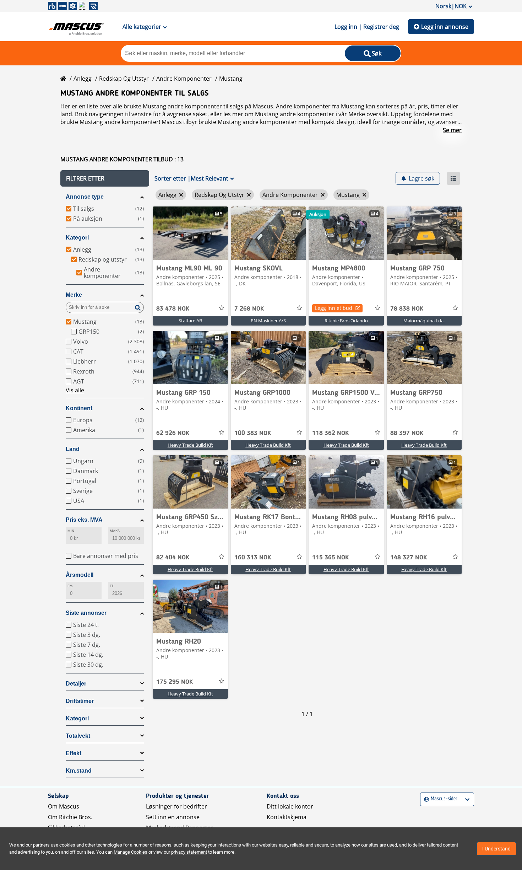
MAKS (115, 531)
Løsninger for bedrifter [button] (176, 806)
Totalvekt (78, 736)
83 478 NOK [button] (172, 309)
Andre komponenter (184, 78)
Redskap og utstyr (124, 78)
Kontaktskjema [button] (286, 817)
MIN (70, 531)
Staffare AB (190, 320)
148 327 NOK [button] (408, 557)
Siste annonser (86, 613)
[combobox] (425, 799)
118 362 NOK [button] (330, 433)
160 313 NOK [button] (252, 557)
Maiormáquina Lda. (424, 320)
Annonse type (85, 197)
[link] (190, 233)
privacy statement (189, 852)
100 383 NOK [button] (252, 433)
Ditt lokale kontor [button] (290, 806)
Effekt (73, 753)
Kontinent (79, 408)
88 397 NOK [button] (406, 433)
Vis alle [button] (75, 390)
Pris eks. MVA (84, 520)
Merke (74, 295)
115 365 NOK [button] (330, 557)
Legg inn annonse (444, 27)
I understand (496, 849)
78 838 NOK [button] (406, 309)
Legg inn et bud (333, 308)
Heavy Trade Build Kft (190, 445)
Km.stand (79, 771)
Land (73, 449)
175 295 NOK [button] (174, 682)
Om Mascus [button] (63, 806)
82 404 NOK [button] (172, 557)
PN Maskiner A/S (268, 320)
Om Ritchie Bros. (70, 817)
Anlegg (83, 78)
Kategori (77, 238)
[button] (104, 178)
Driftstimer (80, 701)
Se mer (452, 130)
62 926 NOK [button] (172, 433)
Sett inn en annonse (173, 817)
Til (111, 586)
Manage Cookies (130, 852)
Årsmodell (79, 575)
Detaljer (76, 684)
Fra (69, 586)
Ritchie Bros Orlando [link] (346, 320)
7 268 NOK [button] (249, 309)
